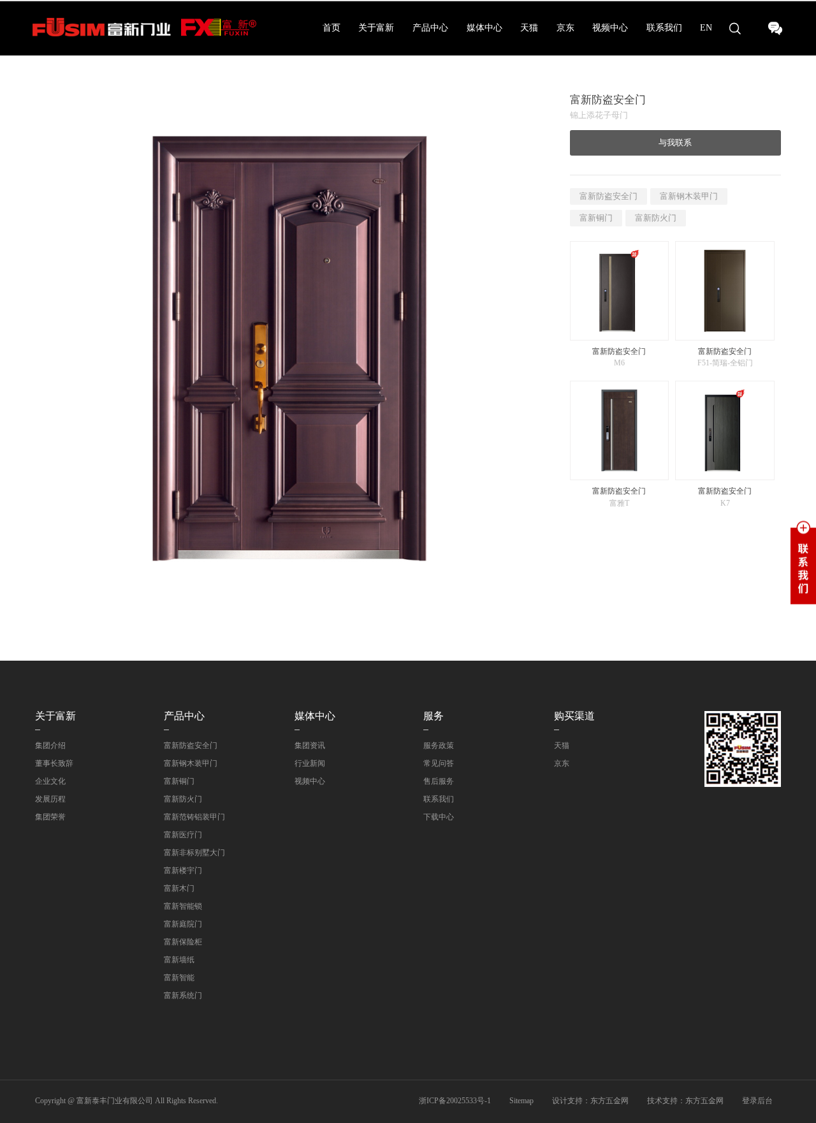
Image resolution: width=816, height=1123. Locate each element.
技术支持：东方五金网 (685, 1100)
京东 (565, 28)
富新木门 (179, 888)
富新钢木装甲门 (689, 196)
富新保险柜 (183, 941)
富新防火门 (655, 218)
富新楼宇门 (183, 870)
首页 (331, 28)
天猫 (529, 28)
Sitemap (521, 1100)
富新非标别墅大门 (194, 852)
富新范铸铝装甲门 (194, 816)
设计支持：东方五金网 (590, 1100)
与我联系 (675, 142)
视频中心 (610, 28)
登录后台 (757, 1100)
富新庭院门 (183, 924)
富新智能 (179, 977)
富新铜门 (596, 218)
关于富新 (376, 28)
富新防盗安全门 (608, 196)
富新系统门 (183, 995)
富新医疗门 (183, 834)
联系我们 (664, 28)
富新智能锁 (183, 906)
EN (706, 28)
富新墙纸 (179, 959)
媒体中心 (484, 28)
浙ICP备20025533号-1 (455, 1100)
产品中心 (430, 28)
